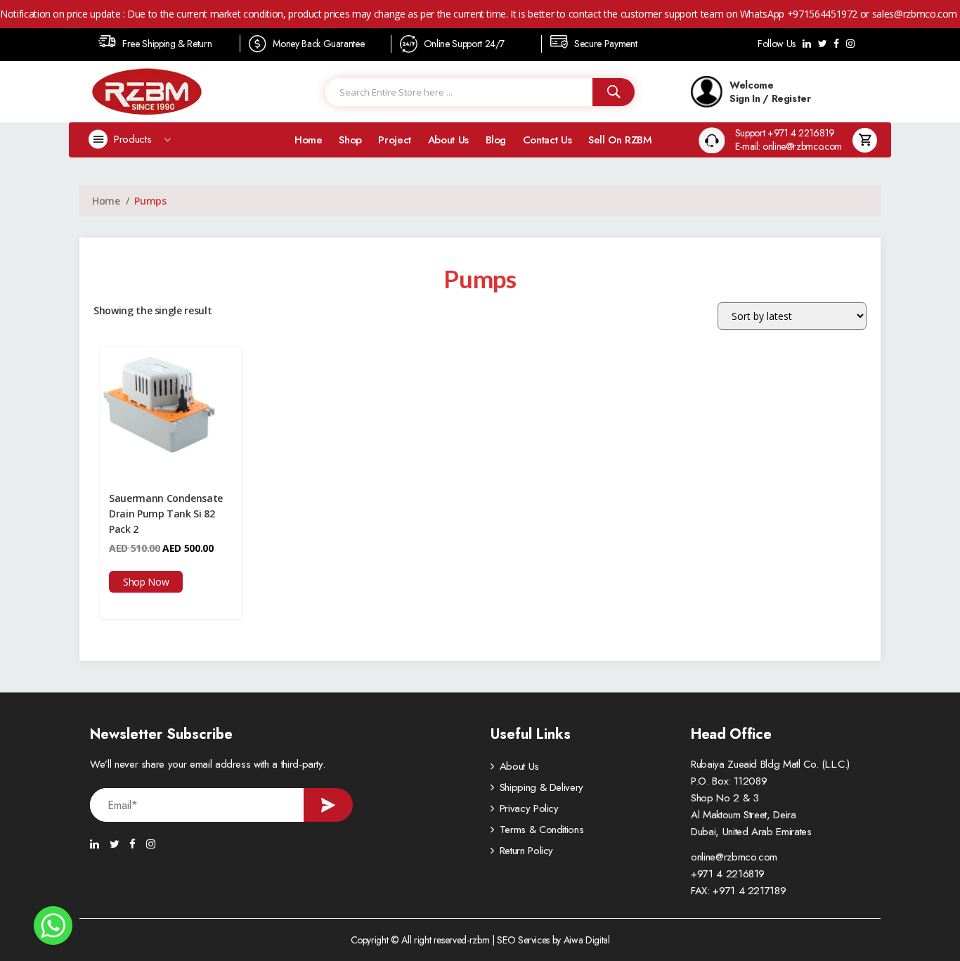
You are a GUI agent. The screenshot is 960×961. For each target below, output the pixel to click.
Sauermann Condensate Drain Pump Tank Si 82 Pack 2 (166, 513)
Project (394, 140)
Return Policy (526, 850)
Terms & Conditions (542, 829)
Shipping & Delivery (541, 787)
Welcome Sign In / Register (770, 91)
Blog (496, 140)
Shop (350, 140)
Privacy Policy (529, 808)
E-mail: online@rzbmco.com (788, 146)
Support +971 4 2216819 (785, 133)
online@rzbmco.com (734, 857)
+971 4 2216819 (728, 874)
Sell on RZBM (620, 140)
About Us (448, 140)
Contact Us (547, 140)
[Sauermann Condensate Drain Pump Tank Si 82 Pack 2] (170, 412)
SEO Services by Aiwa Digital (553, 940)
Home (308, 140)
